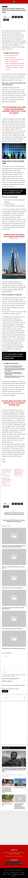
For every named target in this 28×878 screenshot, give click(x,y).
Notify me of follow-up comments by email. (13, 685)
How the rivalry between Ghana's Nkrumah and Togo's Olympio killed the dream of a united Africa (14, 546)
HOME (4, 872)
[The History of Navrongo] (20, 782)
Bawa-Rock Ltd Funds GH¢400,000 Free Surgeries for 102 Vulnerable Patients (14, 366)
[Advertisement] (15, 26)
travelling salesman (7, 339)
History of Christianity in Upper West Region (12, 628)
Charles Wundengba (7, 13)
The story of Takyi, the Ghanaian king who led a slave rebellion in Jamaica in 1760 (14, 769)
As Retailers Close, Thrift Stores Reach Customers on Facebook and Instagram (14, 513)
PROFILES (9, 874)
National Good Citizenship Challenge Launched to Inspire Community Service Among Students (14, 373)
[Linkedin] (17, 863)
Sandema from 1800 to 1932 (7, 804)
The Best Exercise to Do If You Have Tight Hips (12, 587)
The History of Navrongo (20, 787)
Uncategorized (4, 6)
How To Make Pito (11, 57)
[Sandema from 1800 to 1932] (8, 798)
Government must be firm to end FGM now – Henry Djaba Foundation (13, 608)
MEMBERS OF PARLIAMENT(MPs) (19, 874)
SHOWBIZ (13, 876)
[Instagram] (13, 863)
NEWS (8, 872)
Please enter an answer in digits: (11, 678)
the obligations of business (14, 221)
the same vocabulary (15, 387)
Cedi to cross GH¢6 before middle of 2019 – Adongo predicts (13, 567)
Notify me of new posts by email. (11, 688)
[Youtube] (20, 863)
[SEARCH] (24, 697)
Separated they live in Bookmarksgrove (13, 37)
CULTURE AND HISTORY (14, 872)
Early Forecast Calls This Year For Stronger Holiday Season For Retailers (14, 520)
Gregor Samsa (9, 180)
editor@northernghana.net (16, 856)
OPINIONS (22, 872)
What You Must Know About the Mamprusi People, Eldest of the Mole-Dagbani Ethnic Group (7, 790)
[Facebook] (6, 863)
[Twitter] (10, 863)
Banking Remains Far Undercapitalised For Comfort (13, 648)
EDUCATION (4, 874)
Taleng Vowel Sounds (12, 55)
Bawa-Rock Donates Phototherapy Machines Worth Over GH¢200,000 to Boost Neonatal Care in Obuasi (15, 369)
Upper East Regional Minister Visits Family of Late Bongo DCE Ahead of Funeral (15, 377)
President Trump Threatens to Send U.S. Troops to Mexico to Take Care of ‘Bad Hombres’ (7, 481)
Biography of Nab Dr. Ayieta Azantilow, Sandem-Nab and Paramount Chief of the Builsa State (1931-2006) (19, 806)
